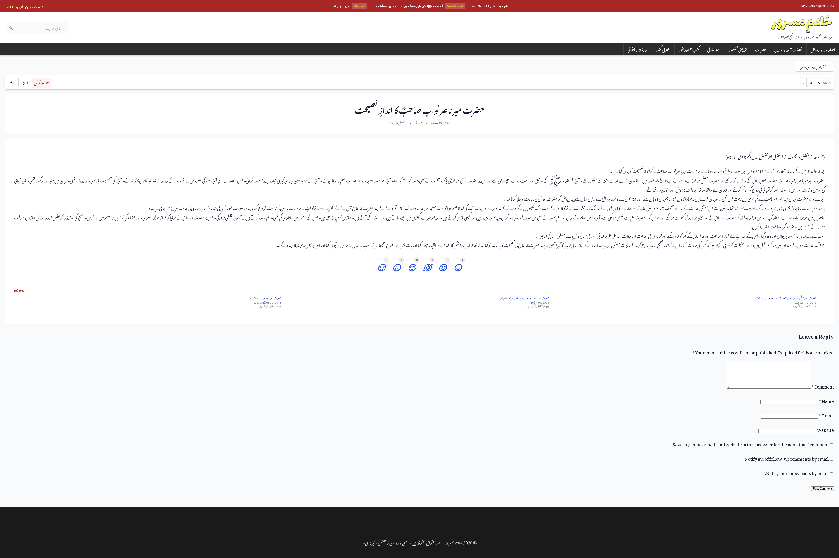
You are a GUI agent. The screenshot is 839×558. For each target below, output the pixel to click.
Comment (822, 385)
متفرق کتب (663, 49)
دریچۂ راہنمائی (637, 49)
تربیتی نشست (737, 49)
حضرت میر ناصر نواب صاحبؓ (266, 297)
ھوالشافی (713, 49)
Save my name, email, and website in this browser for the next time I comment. (750, 443)
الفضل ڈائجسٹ (397, 122)
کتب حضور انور (689, 49)
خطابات (760, 49)
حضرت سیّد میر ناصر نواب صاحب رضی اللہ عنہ (524, 297)
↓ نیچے (13, 82)
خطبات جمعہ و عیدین (788, 49)
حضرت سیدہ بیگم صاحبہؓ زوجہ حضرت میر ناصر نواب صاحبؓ (786, 297)
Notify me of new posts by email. (797, 472)
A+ (818, 82)
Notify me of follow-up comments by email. (786, 457)
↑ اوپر (25, 82)
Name (826, 400)
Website (825, 429)
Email (826, 414)
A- (810, 82)
